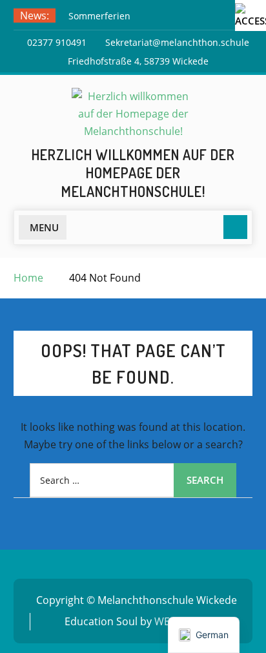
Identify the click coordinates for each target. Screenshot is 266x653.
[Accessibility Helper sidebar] (250, 15)
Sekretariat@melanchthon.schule (177, 42)
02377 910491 (57, 42)
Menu (44, 227)
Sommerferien (99, 16)
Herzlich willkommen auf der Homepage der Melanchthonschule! (133, 172)
